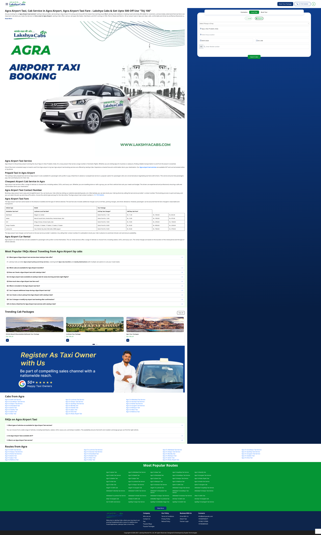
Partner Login (184, 521)
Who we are (147, 516)
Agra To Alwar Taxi (132, 410)
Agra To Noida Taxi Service (134, 404)
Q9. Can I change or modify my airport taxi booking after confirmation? (31, 299)
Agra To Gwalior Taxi (11, 410)
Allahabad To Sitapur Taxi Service (159, 495)
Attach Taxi (183, 519)
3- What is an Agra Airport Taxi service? (20, 440)
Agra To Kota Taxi (71, 412)
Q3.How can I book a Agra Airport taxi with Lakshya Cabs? (26, 272)
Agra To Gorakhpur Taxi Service (15, 402)
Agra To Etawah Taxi (72, 408)
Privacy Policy (166, 519)
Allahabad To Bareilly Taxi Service (115, 491)
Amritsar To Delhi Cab (179, 499)
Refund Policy (166, 521)
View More (160, 508)
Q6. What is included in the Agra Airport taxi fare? (23, 286)
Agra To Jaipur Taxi (71, 410)
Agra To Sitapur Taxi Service (13, 404)
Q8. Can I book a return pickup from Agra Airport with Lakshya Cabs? (30, 295)
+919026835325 (203, 524)
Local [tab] (249, 18)
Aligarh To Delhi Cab (112, 487)
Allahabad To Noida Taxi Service (137, 495)
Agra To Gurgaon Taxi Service (135, 406)
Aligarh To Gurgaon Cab (135, 487)
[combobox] (254, 23)
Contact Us (146, 519)
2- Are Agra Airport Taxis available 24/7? (20, 436)
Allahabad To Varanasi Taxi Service (182, 495)
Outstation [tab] (244, 12)
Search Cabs (254, 57)
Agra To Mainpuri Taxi (133, 408)
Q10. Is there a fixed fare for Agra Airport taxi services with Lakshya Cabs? (31, 304)
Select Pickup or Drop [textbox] (206, 23)
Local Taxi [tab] (254, 12)
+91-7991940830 (99, 195)
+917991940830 (303, 4)
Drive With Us (184, 516)
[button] (7, 4)
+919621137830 (203, 521)
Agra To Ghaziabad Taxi (12, 406)
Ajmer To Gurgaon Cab (201, 484)
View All (180, 313)
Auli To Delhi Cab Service (113, 502)
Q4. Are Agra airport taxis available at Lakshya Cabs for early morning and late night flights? (38, 277)
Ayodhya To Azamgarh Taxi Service (204, 502)
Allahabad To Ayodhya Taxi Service (204, 487)
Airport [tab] (260, 18)
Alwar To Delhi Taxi (200, 495)
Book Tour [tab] (264, 12)
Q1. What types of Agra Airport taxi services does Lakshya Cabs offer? (30, 257)
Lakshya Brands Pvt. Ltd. (147, 533)
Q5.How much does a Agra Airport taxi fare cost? (23, 281)
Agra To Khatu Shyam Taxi (74, 414)
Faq (144, 521)
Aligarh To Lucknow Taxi (157, 487)
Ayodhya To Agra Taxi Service (136, 502)
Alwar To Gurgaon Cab (112, 499)
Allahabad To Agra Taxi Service (181, 487)
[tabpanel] (254, 36)
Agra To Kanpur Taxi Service (74, 402)
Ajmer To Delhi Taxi (178, 484)
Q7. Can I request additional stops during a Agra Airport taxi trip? (28, 290)
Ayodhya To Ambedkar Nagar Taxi (159, 502)
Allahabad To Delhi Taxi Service (137, 491)
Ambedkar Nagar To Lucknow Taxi (159, 499)
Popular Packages (148, 526)
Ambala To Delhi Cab (134, 499)
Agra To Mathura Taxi (133, 412)
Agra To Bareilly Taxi (72, 406)
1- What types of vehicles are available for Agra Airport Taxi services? (29, 425)
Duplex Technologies (190, 533)
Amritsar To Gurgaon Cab (202, 499)
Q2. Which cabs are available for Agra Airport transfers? (25, 268)
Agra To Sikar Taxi (10, 414)
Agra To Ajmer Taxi (11, 412)
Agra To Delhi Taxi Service (13, 400)
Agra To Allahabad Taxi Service (135, 400)
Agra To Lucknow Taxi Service (75, 400)
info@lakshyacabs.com (205, 516)
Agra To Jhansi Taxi (11, 408)
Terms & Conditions (168, 516)
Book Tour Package (285, 4)
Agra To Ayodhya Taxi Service (75, 404)
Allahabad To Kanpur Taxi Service (204, 491)
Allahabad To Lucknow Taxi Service (116, 495)
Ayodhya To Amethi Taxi (179, 502)
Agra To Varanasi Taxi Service (135, 402)
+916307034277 (203, 519)
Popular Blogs (147, 524)
